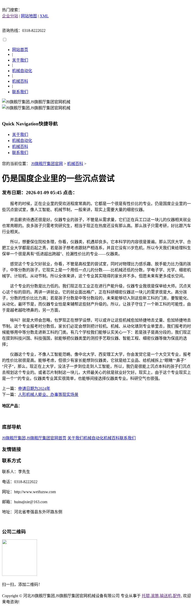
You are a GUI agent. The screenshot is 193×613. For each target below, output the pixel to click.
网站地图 (29, 16)
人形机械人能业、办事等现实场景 (48, 394)
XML (44, 16)
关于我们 (20, 60)
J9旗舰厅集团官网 (47, 164)
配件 (177, 596)
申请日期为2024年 (34, 388)
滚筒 (155, 596)
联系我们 (20, 92)
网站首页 (20, 49)
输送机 (166, 596)
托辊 (146, 596)
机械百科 (20, 81)
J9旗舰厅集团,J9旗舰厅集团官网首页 (34, 438)
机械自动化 (22, 71)
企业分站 (10, 16)
